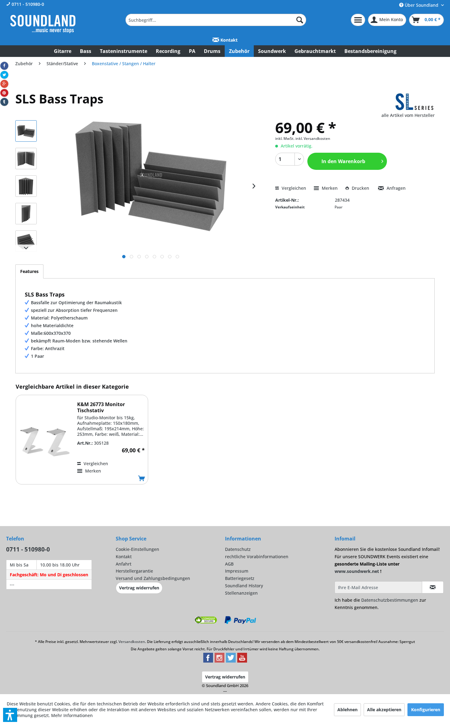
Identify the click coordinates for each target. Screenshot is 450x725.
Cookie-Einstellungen (137, 549)
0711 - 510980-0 (27, 4)
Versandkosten (131, 641)
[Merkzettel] (358, 20)
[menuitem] (216, 20)
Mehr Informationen (72, 715)
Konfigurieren (425, 709)
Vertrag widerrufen (139, 588)
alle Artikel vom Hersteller (408, 115)
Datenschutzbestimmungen (389, 600)
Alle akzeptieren (384, 709)
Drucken (360, 188)
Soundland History (244, 586)
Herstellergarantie (134, 571)
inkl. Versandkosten (312, 138)
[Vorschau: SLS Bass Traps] (26, 131)
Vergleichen (293, 188)
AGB (229, 564)
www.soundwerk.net (357, 571)
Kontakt (228, 40)
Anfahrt (123, 564)
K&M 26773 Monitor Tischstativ (101, 407)
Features (29, 271)
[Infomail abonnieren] (433, 587)
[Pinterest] (4, 93)
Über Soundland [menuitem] (421, 5)
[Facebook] (4, 66)
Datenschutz (238, 549)
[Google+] (4, 84)
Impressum (236, 571)
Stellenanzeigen (241, 593)
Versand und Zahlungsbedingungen (153, 578)
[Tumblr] (4, 102)
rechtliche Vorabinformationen (256, 556)
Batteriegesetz (239, 578)
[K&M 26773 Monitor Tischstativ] (45, 441)
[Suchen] (299, 20)
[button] (10, 715)
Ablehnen (347, 709)
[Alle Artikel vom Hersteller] (415, 102)
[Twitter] (4, 75)
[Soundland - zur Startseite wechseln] (43, 24)
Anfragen (395, 188)
